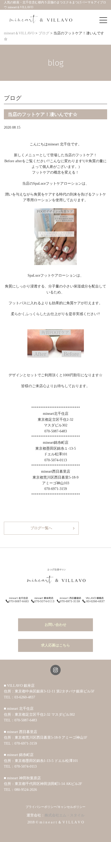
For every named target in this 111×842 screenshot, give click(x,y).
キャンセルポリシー (71, 807)
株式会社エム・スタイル (64, 815)
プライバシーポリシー (41, 807)
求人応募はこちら (55, 645)
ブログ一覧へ (41, 528)
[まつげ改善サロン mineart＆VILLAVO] (41, 18)
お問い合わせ (55, 625)
